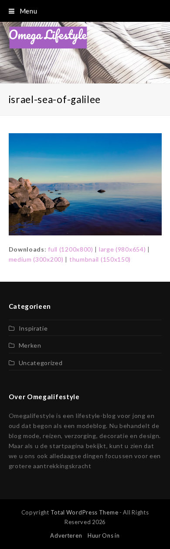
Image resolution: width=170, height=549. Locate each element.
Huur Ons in (104, 535)
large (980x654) (122, 249)
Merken (30, 345)
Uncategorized (41, 362)
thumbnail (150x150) (100, 259)
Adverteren (66, 535)
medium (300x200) (36, 259)
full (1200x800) (70, 249)
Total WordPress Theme (85, 512)
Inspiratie (33, 328)
